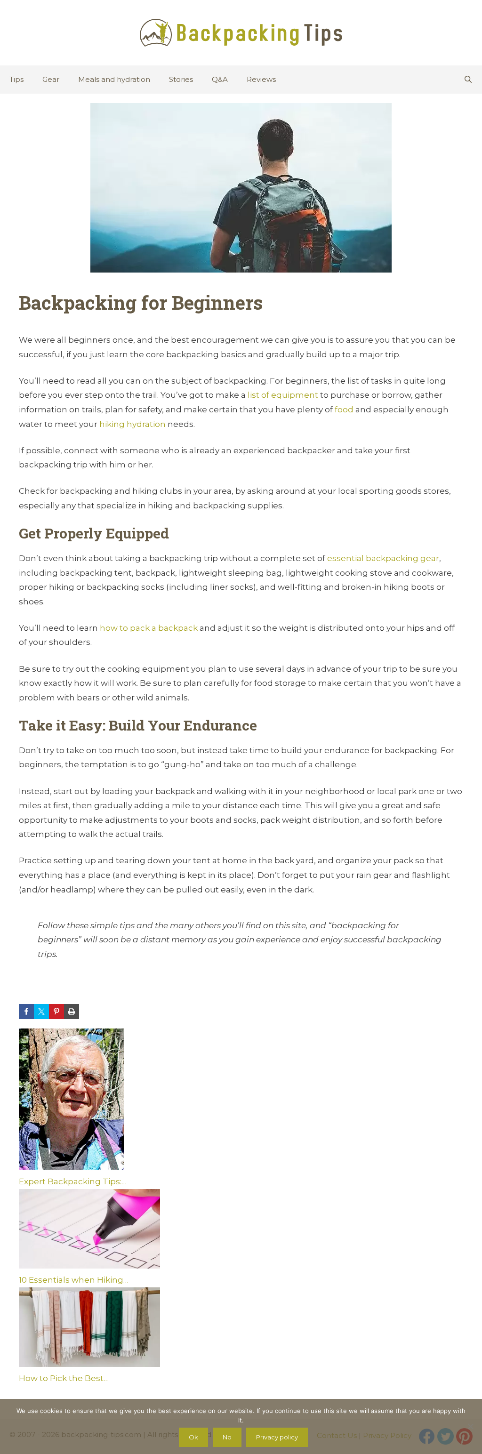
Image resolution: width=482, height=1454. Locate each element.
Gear (50, 79)
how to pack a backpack (149, 628)
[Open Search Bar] (468, 79)
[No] (470, 1426)
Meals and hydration (114, 79)
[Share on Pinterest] (56, 1011)
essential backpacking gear (383, 558)
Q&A (220, 79)
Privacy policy (277, 1437)
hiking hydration (132, 424)
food (344, 409)
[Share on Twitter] (41, 1011)
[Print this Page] (71, 1011)
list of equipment (284, 395)
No (227, 1437)
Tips (16, 79)
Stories (181, 79)
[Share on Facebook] (26, 1011)
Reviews (261, 79)
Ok (193, 1437)
